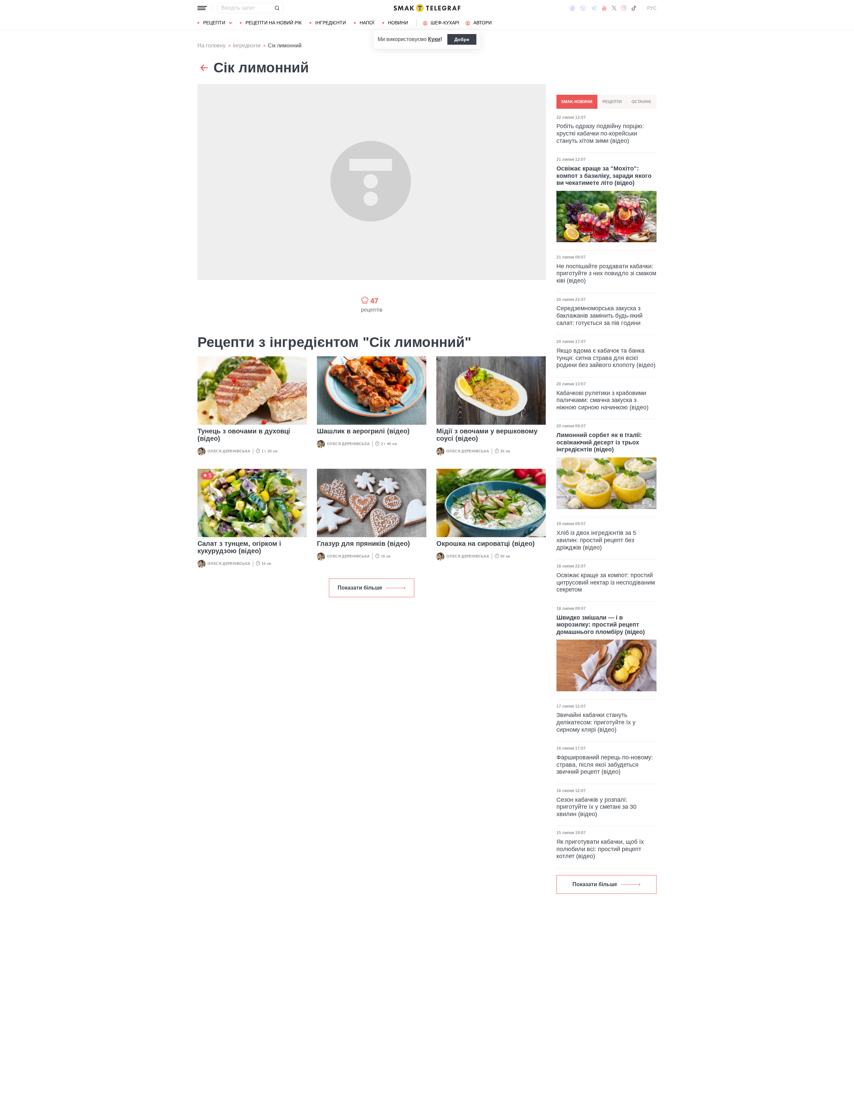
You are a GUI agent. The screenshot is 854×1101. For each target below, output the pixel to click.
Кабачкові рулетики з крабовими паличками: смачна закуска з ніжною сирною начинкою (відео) (602, 400)
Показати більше (360, 588)
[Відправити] (277, 8)
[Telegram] (593, 8)
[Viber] (582, 8)
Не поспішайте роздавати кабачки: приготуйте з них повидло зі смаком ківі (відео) (606, 273)
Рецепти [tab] (612, 101)
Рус (652, 8)
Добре (461, 39)
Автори (482, 22)
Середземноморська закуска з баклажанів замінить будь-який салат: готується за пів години (599, 315)
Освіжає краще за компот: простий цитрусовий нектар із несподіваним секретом (605, 582)
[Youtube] (604, 8)
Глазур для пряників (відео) (363, 543)
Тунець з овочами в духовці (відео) (243, 434)
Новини (398, 22)
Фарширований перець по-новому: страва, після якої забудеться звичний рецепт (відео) (604, 764)
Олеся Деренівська (229, 451)
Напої (367, 22)
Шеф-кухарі (445, 22)
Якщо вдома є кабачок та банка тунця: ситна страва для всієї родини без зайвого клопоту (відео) (606, 357)
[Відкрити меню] (202, 8)
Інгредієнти (330, 22)
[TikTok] (633, 8)
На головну (211, 45)
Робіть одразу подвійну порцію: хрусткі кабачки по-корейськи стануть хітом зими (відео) (600, 133)
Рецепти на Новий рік (274, 22)
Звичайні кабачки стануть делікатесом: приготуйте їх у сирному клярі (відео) (595, 722)
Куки (434, 39)
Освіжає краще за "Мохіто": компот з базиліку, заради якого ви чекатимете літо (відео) (604, 175)
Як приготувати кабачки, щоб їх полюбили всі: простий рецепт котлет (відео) (600, 848)
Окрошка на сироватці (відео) (485, 543)
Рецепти (214, 22)
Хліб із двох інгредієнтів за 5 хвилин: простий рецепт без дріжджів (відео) (596, 539)
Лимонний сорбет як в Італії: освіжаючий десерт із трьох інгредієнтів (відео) (599, 442)
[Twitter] (614, 8)
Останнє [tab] (641, 101)
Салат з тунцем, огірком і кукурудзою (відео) (239, 547)
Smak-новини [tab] (576, 101)
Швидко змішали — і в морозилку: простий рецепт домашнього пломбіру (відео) (600, 624)
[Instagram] (623, 8)
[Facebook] (572, 8)
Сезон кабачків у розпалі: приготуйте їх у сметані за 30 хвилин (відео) (596, 806)
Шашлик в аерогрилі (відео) (363, 431)
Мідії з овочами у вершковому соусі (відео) (486, 434)
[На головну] (427, 8)
